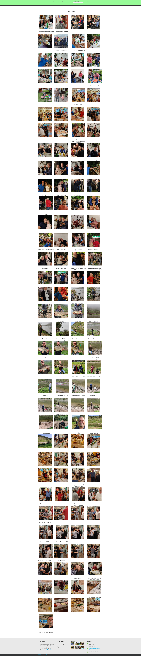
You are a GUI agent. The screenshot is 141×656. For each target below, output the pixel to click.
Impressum (44, 654)
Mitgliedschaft (50, 649)
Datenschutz (49, 654)
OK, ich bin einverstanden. (77, 2)
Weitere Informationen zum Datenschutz (65, 2)
